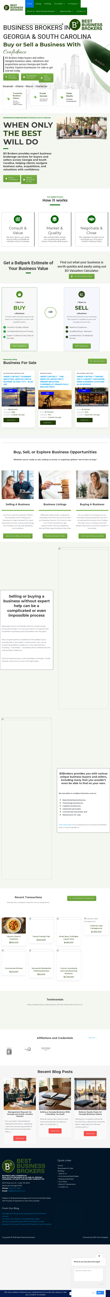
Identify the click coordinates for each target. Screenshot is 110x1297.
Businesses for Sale (65, 1171)
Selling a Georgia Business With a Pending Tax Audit (23, 1224)
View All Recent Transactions (83, 898)
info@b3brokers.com (16, 1194)
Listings (38, 4)
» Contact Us (63, 1190)
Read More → (55, 1023)
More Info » (11, 420)
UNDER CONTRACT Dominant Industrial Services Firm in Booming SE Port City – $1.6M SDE (18, 380)
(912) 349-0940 (15, 1191)
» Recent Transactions (66, 1187)
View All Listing (99, 361)
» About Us (62, 1176)
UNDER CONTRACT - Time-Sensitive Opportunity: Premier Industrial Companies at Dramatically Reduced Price (54, 382)
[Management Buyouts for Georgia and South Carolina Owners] (20, 1096)
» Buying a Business (65, 1182)
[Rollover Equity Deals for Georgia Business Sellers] (90, 1096)
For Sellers (58, 4)
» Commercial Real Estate (68, 1179)
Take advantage (65, 825)
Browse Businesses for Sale (30, 179)
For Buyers (72, 4)
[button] (64, 4)
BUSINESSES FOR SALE (31, 77)
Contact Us (81, 11)
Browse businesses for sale (55, 536)
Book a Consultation (13, 178)
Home (29, 4)
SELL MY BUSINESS (12, 77)
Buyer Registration (19, 346)
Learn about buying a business (92, 536)
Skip (93, 1292)
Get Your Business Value (83, 276)
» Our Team (62, 1184)
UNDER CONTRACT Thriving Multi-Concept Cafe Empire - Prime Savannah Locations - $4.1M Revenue (91, 380)
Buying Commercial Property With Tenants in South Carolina (26, 1227)
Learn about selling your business (17, 536)
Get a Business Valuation (47, 78)
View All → (93, 1040)
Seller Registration (82, 346)
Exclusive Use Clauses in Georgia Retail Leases (21, 1221)
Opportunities (65, 11)
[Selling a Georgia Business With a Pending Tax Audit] (55, 1096)
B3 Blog (47, 4)
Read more (20, 1141)
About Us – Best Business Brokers (40, 11)
